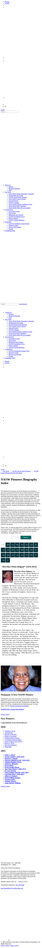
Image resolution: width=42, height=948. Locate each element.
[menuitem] (3, 544)
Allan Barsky (9, 733)
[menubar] (21, 552)
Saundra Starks (10, 779)
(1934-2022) (26, 760)
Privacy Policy (5, 945)
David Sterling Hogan (12, 767)
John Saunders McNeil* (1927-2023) (17, 772)
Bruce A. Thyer (9, 743)
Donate (7, 1)
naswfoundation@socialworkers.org (12, 888)
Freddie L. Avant (10, 731)
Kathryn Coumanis (10, 736)
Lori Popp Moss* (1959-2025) (14, 774)
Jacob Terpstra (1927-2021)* (13, 741)
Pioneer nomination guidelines (19, 706)
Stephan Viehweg (10, 781)
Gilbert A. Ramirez (11, 776)
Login (2, 110)
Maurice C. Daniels (11, 758)
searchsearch (23, 304)
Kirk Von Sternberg (11, 745)
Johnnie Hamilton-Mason (13, 762)
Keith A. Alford (10, 755)
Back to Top (14, 945)
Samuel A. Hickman (11, 764)
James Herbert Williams (13, 783)
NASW (7, 3)
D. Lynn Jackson (10, 771)
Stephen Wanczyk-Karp (12, 738)
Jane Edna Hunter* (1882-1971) (15, 769)
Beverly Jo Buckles (11, 734)
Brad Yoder (8, 747)
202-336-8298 (19, 885)
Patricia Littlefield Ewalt (13, 760)
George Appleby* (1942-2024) (14, 757)
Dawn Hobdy (9, 765)
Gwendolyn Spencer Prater (13, 740)
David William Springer (13, 778)
